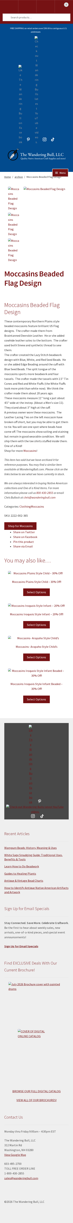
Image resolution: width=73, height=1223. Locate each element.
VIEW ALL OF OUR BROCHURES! (36, 1100)
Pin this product (23, 542)
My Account (27, 6)
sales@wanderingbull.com (21, 1178)
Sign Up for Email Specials (21, 946)
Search (45, 6)
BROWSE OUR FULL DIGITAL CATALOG (36, 1091)
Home (7, 177)
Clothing (25, 506)
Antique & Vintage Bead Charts (23, 880)
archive (19, 177)
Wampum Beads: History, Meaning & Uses (30, 848)
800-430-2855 (44, 493)
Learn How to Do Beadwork (21, 866)
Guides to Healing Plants (20, 873)
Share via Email (23, 546)
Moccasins (29, 451)
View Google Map (15, 1155)
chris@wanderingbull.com (40, 497)
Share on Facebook (25, 537)
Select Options (36, 592)
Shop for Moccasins (20, 526)
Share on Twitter (24, 532)
